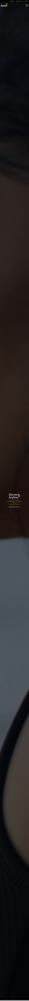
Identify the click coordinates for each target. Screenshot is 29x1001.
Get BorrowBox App (19, 1)
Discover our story (14, 507)
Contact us (26, 1)
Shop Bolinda (12, 1)
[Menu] (27, 5)
